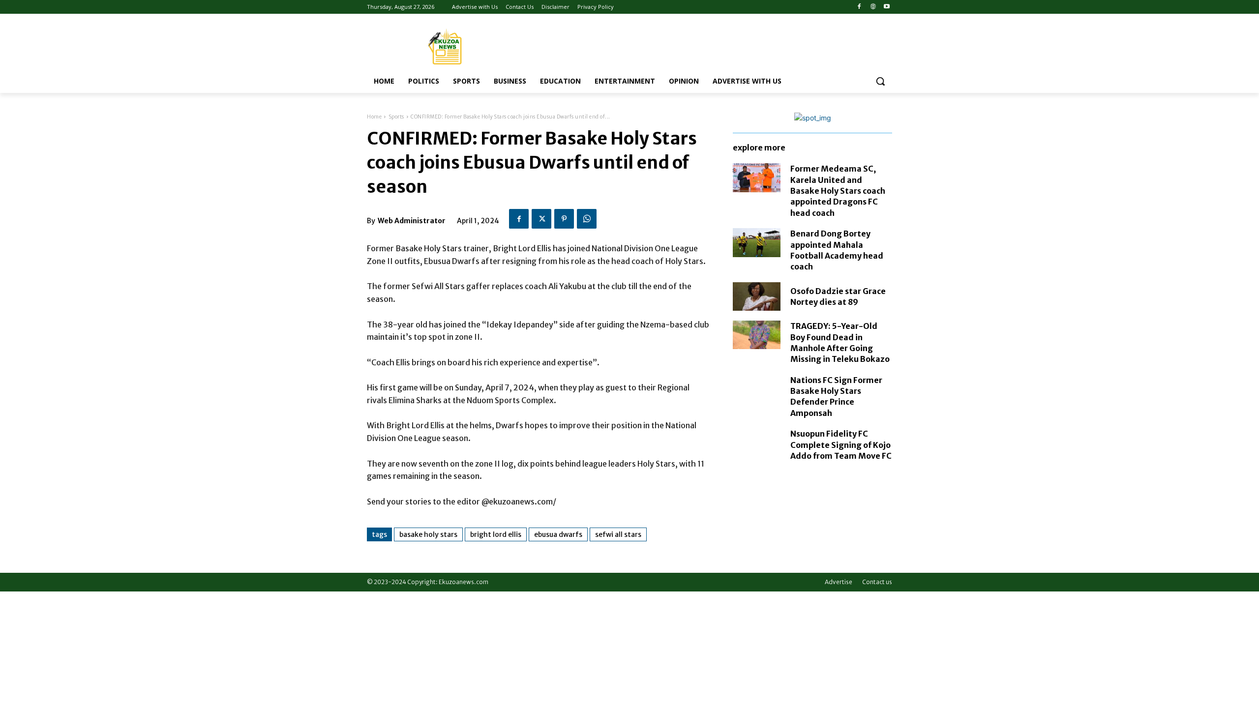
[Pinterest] (564, 219)
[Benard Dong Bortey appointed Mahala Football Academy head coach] (756, 242)
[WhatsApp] (587, 219)
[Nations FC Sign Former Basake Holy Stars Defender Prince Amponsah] (756, 389)
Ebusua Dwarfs (558, 534)
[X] (541, 219)
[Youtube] (886, 7)
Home (374, 117)
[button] (880, 81)
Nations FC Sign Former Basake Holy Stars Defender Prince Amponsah (836, 396)
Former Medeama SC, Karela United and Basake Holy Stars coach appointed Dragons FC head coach (837, 191)
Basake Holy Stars (428, 534)
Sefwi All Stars (618, 534)
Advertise (838, 582)
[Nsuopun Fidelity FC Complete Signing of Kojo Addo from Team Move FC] (756, 442)
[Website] (872, 7)
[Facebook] (859, 7)
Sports (396, 117)
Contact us (877, 582)
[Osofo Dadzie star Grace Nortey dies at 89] (756, 296)
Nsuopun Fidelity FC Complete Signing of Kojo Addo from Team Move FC (841, 445)
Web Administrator (412, 220)
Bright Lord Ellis (495, 534)
